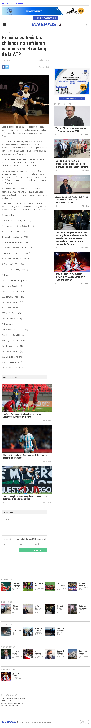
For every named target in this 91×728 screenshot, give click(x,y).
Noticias (59, 632)
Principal (15, 609)
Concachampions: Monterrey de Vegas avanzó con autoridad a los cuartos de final (25, 497)
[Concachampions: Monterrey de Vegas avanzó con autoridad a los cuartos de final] (27, 480)
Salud (20, 656)
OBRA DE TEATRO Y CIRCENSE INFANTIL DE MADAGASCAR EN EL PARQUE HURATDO (70, 277)
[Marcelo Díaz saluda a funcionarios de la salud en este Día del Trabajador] (27, 439)
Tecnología (16, 633)
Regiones (15, 611)
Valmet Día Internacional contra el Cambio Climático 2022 (70, 129)
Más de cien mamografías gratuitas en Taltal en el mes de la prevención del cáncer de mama (71, 163)
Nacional (85, 134)
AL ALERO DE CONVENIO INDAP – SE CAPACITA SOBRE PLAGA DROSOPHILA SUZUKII (71, 199)
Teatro (14, 678)
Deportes (6, 33)
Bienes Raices (22, 3)
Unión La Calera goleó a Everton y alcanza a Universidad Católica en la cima (22, 415)
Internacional (84, 608)
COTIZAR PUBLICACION (45, 18)
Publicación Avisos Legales (9, 3)
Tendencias (38, 633)
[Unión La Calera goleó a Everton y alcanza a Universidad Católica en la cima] (27, 398)
